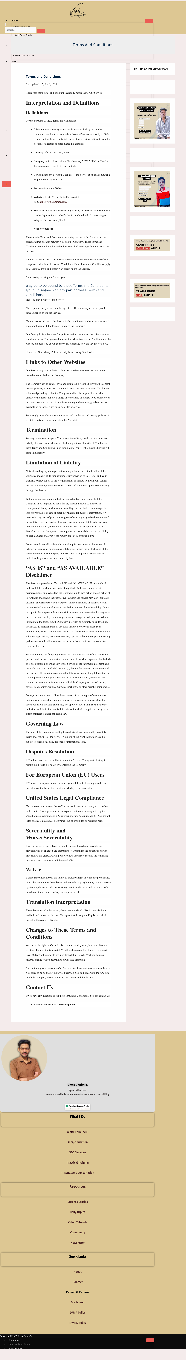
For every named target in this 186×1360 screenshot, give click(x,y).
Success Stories (78, 1202)
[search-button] (41, 31)
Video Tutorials (77, 1222)
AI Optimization (78, 1142)
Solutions (15, 21)
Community (77, 1232)
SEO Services (77, 1152)
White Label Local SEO (24, 55)
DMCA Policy (78, 1312)
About (78, 1272)
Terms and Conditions (19, 1344)
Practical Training (78, 1162)
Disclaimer (78, 1302)
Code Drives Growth (23, 35)
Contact (78, 1282)
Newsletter (78, 1242)
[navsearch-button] (5, 24)
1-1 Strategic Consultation (77, 1173)
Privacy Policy (77, 1323)
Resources (77, 1186)
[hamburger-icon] (149, 21)
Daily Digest (77, 1212)
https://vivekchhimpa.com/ (53, 201)
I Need (13, 61)
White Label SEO (77, 1132)
